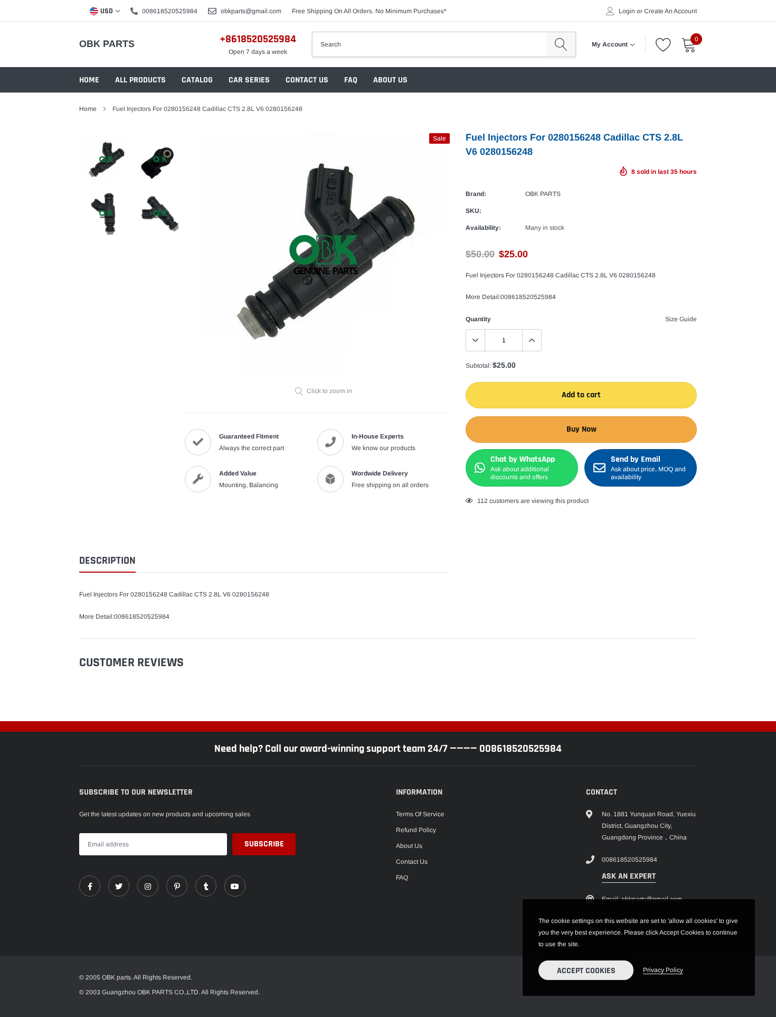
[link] (179, 541)
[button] (638, 410)
